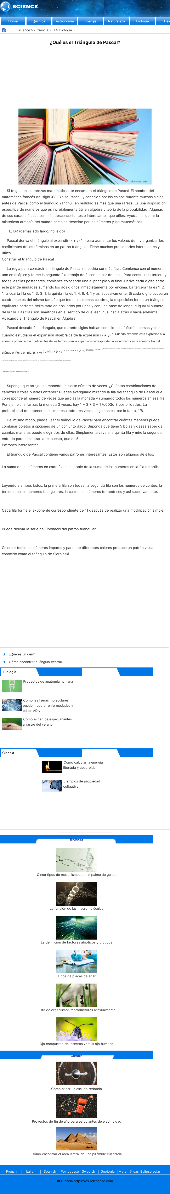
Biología (142, 21)
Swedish (88, 1171)
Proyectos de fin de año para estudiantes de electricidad (76, 1121)
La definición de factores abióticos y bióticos (76, 942)
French (11, 1171)
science (24, 30)
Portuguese (69, 1171)
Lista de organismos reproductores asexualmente (76, 1010)
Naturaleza (116, 21)
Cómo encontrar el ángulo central (35, 662)
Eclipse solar (150, 1171)
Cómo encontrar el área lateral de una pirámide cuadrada (77, 1154)
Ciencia (42, 30)
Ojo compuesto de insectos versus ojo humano (76, 1044)
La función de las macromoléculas (76, 908)
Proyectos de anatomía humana (48, 681)
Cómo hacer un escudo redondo (76, 1089)
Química (39, 21)
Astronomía (65, 21)
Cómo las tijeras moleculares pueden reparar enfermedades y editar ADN (48, 705)
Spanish (50, 1171)
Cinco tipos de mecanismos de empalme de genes (76, 875)
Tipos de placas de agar (77, 976)
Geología (108, 1171)
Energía (91, 21)
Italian (30, 1171)
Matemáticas (127, 1171)
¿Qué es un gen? (22, 654)
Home (13, 21)
